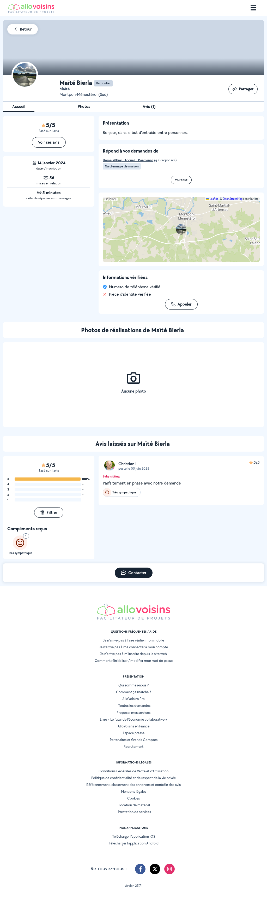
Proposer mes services (133, 712)
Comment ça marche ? (133, 692)
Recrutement (133, 746)
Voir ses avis (48, 142)
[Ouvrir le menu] (253, 8)
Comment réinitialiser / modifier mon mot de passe (134, 660)
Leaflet (213, 199)
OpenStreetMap (232, 199)
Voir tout (181, 180)
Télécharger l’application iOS (133, 836)
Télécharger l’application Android (134, 843)
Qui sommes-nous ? (133, 685)
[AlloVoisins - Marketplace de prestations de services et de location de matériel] (31, 11)
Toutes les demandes (134, 705)
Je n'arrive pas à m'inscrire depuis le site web (133, 653)
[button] (181, 229)
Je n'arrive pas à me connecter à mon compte (133, 647)
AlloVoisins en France (133, 726)
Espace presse (133, 733)
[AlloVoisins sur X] (155, 869)
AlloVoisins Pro (133, 698)
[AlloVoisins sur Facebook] (140, 869)
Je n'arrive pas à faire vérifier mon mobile (133, 640)
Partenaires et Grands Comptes (133, 739)
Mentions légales (133, 791)
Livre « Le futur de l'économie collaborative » (133, 719)
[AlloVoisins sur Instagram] (169, 869)
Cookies (133, 798)
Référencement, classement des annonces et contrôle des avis (133, 784)
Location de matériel (134, 805)
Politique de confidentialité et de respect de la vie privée (133, 777)
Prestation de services (134, 811)
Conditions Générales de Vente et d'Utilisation (133, 771)
